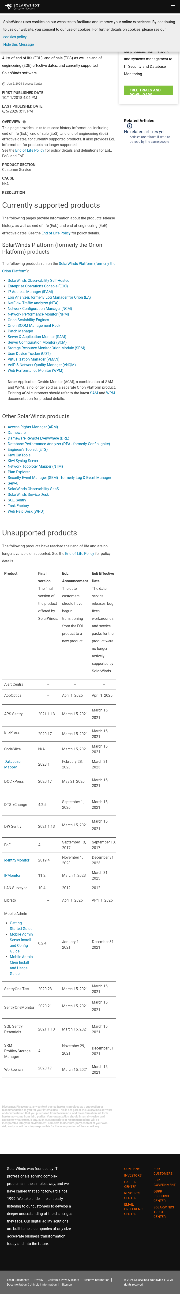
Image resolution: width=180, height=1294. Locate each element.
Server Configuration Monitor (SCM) (37, 342)
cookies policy (14, 37)
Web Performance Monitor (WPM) (36, 370)
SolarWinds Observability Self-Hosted (38, 280)
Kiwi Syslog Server (23, 461)
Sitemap (66, 1284)
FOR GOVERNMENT (165, 1182)
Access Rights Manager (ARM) (33, 427)
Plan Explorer (19, 472)
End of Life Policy (29, 150)
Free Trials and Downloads (145, 91)
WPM (110, 393)
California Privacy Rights (63, 1280)
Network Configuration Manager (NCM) (40, 308)
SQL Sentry (17, 500)
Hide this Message (18, 44)
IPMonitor (12, 875)
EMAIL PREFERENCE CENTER (134, 1209)
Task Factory (18, 506)
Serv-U (13, 483)
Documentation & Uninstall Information (32, 1284)
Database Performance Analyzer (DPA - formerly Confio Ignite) (59, 444)
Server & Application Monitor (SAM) (37, 337)
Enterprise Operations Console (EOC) (38, 286)
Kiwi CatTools (19, 455)
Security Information (96, 1280)
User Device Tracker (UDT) (29, 353)
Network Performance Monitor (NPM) (38, 314)
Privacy (38, 1280)
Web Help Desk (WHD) (26, 511)
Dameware (17, 432)
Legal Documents (18, 1280)
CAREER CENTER (130, 1184)
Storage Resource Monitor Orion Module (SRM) (46, 348)
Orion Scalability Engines (28, 320)
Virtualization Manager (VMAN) (34, 359)
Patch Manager (20, 331)
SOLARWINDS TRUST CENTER (164, 1212)
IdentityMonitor (16, 860)
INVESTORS (133, 1175)
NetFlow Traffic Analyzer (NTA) (33, 303)
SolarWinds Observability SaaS (33, 489)
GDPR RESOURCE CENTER (162, 1196)
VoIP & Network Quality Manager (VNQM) (42, 365)
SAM (94, 393)
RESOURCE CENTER (132, 1195)
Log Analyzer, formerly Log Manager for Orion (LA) (49, 297)
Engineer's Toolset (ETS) (28, 449)
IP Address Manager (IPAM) (30, 292)
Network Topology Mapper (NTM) (35, 466)
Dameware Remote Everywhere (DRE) (38, 438)
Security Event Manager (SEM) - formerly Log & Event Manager (59, 477)
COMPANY (132, 1169)
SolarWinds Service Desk (28, 494)
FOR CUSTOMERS (163, 1171)
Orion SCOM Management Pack (34, 325)
